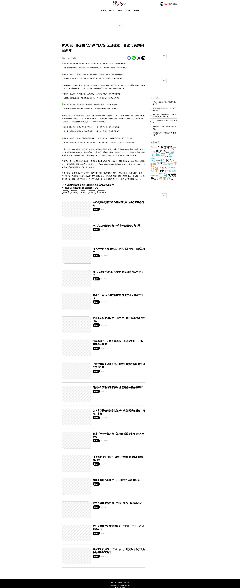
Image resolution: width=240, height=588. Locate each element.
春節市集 (101, 192)
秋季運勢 (162, 164)
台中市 (154, 147)
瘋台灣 (103, 10)
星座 (160, 155)
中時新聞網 (171, 4)
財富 (168, 167)
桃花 (172, 179)
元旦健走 (92, 192)
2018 (173, 167)
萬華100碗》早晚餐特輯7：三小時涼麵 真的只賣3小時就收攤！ (164, 115)
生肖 (163, 174)
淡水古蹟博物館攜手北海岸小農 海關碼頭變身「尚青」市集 (119, 412)
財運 (154, 170)
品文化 (128, 10)
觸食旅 (96, 209)
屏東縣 (65, 192)
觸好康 (96, 391)
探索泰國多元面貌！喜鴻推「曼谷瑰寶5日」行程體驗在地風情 (118, 342)
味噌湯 (167, 152)
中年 (162, 160)
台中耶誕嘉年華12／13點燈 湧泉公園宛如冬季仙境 (118, 273)
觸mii (120, 3)
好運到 (136, 10)
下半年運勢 (170, 171)
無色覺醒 (156, 179)
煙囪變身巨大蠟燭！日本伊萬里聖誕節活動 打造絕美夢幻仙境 (119, 366)
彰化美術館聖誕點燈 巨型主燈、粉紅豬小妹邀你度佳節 (119, 319)
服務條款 (120, 583)
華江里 (164, 168)
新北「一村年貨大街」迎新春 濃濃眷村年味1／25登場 (118, 435)
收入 (168, 160)
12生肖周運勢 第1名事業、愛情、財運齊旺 (165, 122)
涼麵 (166, 156)
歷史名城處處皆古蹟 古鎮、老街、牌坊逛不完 (117, 503)
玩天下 (111, 10)
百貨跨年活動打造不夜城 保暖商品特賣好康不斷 (118, 387)
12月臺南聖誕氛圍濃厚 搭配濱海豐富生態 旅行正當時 (89, 184)
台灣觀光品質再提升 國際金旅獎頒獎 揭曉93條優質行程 (118, 458)
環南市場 (154, 175)
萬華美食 (158, 161)
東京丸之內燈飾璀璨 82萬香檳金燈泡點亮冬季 (117, 225)
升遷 (160, 168)
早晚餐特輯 (165, 147)
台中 (161, 171)
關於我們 (113, 583)
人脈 (156, 167)
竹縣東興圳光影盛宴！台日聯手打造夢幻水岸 (116, 479)
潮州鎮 (83, 192)
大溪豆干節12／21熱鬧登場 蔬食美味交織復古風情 (118, 296)
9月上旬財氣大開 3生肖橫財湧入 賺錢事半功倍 (164, 103)
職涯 (170, 163)
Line (134, 58)
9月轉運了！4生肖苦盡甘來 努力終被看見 (164, 128)
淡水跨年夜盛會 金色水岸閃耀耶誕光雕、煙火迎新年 (119, 250)
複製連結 (143, 58)
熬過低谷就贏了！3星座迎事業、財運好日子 (164, 134)
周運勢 (161, 151)
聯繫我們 (126, 583)
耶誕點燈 (74, 192)
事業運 (164, 178)
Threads (138, 58)
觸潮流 (120, 10)
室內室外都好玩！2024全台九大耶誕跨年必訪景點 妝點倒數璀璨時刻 (120, 551)
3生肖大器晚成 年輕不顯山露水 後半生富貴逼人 (164, 109)
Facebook (129, 58)
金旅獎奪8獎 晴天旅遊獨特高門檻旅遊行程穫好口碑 (118, 204)
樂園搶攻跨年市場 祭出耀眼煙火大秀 (81, 188)
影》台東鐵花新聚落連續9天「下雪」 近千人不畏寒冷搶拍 (118, 528)
